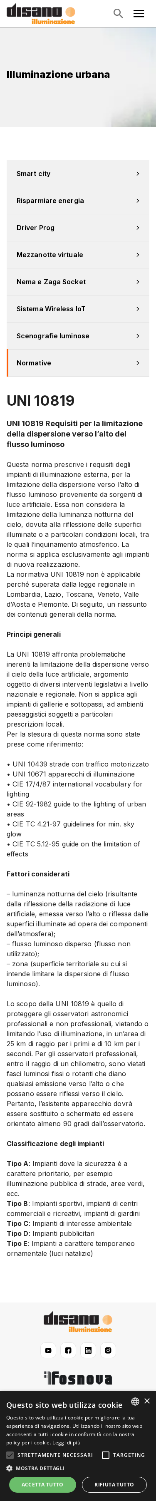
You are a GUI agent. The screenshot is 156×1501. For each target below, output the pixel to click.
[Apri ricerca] (118, 13)
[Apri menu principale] (139, 13)
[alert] (78, 1446)
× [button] (147, 1401)
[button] (78, 1469)
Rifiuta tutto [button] (114, 1484)
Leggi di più (66, 1442)
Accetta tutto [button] (43, 1484)
